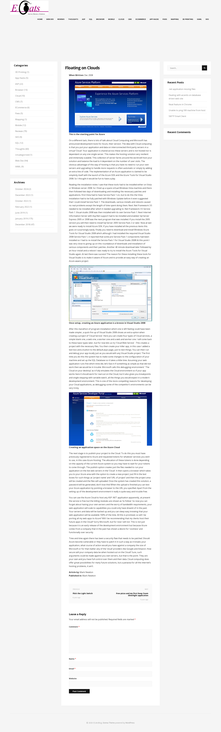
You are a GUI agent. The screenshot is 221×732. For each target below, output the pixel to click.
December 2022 (22, 195)
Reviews (60, 19)
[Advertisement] (110, 44)
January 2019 (21, 218)
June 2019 (20, 212)
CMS (130, 19)
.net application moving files (182, 89)
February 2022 (22, 206)
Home (39, 19)
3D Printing (188, 19)
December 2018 (22, 224)
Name (72, 659)
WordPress (130, 723)
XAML (199, 19)
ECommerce (141, 19)
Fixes (165, 19)
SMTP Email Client (177, 116)
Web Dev (50, 19)
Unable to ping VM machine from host (187, 110)
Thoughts (73, 19)
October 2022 (21, 201)
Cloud (121, 19)
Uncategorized (22, 154)
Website (73, 678)
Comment (74, 627)
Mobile (111, 19)
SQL (90, 19)
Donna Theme (109, 723)
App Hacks (154, 19)
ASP (83, 19)
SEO (207, 19)
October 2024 (21, 189)
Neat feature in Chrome (180, 104)
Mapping (175, 19)
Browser (100, 19)
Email (72, 668)
